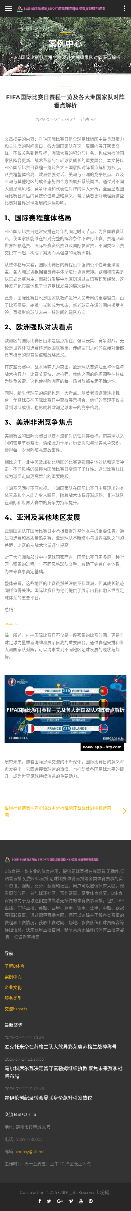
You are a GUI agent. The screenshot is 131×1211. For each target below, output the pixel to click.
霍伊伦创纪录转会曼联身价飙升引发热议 (48, 1098)
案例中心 (13, 976)
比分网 (103, 1192)
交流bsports (16, 1008)
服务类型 (13, 998)
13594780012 (29, 1139)
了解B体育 (14, 966)
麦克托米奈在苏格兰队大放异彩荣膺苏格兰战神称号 (61, 1047)
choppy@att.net (30, 1151)
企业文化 (13, 987)
